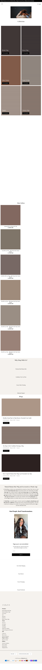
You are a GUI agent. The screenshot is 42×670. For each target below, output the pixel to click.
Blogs (21, 396)
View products (5, 53)
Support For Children (5, 628)
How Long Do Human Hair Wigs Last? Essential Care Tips (17, 473)
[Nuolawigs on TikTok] (7, 605)
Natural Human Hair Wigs (6, 610)
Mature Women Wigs (5, 619)
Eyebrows (4, 617)
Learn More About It (10, 131)
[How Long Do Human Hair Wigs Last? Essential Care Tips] (21, 463)
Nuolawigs (19, 658)
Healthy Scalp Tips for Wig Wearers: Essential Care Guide (17, 418)
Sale (3, 614)
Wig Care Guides (5, 639)
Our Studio (4, 624)
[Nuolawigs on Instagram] (5, 605)
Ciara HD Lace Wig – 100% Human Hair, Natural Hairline (10, 251)
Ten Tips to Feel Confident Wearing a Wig (13, 446)
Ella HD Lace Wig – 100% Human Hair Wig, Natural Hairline (10, 302)
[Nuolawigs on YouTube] (9, 605)
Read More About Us (21, 197)
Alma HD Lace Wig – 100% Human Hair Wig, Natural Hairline (10, 327)
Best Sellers (21, 203)
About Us (3, 622)
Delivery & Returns (5, 636)
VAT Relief (4, 627)
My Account (4, 634)
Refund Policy (4, 646)
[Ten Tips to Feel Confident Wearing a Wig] (21, 435)
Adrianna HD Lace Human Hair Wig (10, 226)
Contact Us (4, 633)
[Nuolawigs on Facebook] (3, 605)
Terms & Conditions (5, 643)
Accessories (4, 613)
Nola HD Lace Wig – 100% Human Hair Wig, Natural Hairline (10, 352)
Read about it (6, 422)
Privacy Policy (4, 644)
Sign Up (21, 554)
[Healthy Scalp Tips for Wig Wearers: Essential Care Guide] (21, 407)
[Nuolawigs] (21, 4)
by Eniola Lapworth (6, 475)
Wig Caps (3, 616)
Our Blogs (4, 625)
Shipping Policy (5, 647)
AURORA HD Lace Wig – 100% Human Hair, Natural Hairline (10, 277)
